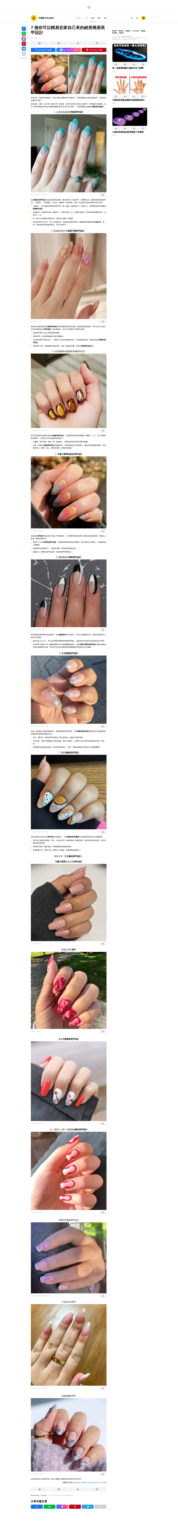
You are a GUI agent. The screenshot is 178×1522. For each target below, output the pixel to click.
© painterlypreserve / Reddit (39, 195)
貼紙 (50, 734)
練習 (74, 840)
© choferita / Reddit (36, 943)
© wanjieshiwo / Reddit (37, 1474)
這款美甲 (43, 641)
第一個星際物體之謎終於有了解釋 (128, 68)
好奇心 (114, 71)
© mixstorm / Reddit (36, 1212)
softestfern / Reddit (80, 1482)
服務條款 (143, 30)
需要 (67, 329)
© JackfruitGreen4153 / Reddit (39, 832)
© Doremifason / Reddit (37, 430)
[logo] (42, 18)
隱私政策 (121, 30)
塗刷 (59, 340)
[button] (116, 64)
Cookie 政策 (135, 30)
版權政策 (128, 30)
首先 (94, 435)
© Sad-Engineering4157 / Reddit (40, 1296)
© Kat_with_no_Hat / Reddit (39, 1388)
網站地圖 (114, 33)
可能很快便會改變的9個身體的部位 (128, 100)
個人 (79, 18)
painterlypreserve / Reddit (97, 1482)
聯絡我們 (114, 30)
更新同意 (121, 33)
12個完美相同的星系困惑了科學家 (128, 132)
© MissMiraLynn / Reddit (38, 1123)
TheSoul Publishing (126, 36)
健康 (113, 103)
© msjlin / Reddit (35, 1031)
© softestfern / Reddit (37, 531)
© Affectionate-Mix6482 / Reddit (40, 726)
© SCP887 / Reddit (36, 321)
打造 (70, 200)
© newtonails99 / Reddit (37, 629)
